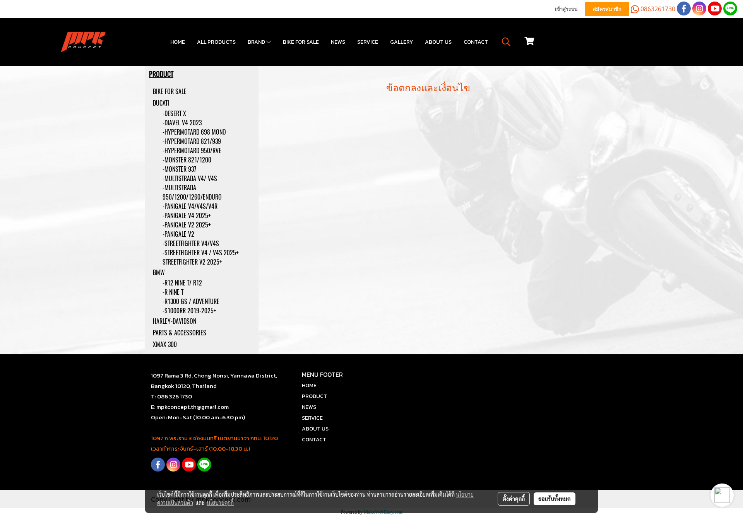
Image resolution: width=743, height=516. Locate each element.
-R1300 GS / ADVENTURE (191, 301)
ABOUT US (438, 42)
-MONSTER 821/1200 (187, 160)
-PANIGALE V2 (178, 234)
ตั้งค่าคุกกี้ (514, 498)
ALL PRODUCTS (216, 42)
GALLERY (401, 42)
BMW (159, 272)
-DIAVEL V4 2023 (182, 123)
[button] (506, 41)
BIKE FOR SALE (301, 42)
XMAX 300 (165, 344)
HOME (177, 42)
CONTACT (476, 42)
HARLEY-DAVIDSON (174, 321)
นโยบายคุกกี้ (220, 502)
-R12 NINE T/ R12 (182, 283)
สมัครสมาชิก (607, 9)
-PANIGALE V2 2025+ (187, 225)
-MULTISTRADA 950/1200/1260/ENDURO (192, 192)
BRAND (257, 42)
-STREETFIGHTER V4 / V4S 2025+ (201, 253)
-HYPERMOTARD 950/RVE (192, 151)
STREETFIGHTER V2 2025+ (192, 262)
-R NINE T (173, 292)
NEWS (338, 42)
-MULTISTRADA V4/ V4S (190, 178)
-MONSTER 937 (179, 169)
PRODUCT (314, 396)
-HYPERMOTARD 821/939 (192, 141)
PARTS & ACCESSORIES (179, 333)
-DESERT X (174, 113)
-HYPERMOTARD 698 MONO (194, 132)
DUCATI (161, 103)
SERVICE (367, 42)
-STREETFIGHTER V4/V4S (191, 243)
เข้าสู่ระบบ (566, 9)
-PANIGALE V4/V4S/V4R (190, 206)
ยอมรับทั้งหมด (554, 498)
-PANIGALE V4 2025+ (187, 216)
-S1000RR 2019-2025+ (189, 311)
